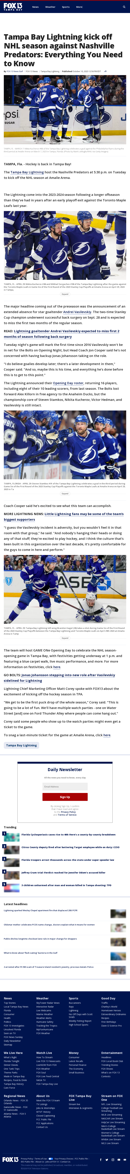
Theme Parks (10, 1072)
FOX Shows (107, 1068)
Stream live (74, 1104)
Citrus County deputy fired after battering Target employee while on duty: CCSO (70, 847)
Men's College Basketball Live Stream (113, 1127)
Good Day (108, 998)
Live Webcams (43, 1010)
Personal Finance (77, 1064)
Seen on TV (10, 1033)
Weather (42, 998)
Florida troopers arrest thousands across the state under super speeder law (68, 859)
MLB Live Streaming (111, 1114)
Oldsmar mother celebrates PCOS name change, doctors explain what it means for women (49, 924)
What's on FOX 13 (110, 1072)
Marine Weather (44, 1014)
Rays (71, 1006)
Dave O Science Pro (111, 1025)
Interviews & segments (80, 1108)
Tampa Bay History (14, 1083)
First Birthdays (108, 1021)
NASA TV (41, 1080)
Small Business (76, 1072)
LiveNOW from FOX (46, 1064)
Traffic (104, 1002)
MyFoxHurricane (44, 1029)
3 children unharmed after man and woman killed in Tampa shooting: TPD (66, 885)
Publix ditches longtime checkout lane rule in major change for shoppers (40, 938)
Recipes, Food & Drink (15, 1080)
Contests (105, 1076)
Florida (7, 1010)
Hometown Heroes (111, 1010)
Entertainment (112, 1053)
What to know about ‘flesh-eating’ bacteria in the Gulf (30, 952)
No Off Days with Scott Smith (81, 1016)
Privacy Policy (68, 811)
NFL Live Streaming (111, 1104)
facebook (100, 1159)
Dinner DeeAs (11, 1064)
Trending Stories (109, 1064)
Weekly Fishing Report (80, 1020)
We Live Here (13, 1053)
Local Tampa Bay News (16, 1006)
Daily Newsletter (12, 1040)
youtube (118, 1159)
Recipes (105, 1018)
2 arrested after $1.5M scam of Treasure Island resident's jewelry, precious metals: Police (49, 967)
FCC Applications (44, 1123)
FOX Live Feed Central (47, 1076)
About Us (42, 1096)
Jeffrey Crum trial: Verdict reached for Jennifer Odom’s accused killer (63, 872)
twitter (106, 1159)
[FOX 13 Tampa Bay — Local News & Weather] (14, 7)
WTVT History (43, 1111)
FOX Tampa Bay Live (47, 1083)
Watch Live (44, 1053)
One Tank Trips (12, 1068)
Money (73, 1053)
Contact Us (42, 1127)
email (124, 1159)
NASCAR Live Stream (112, 1118)
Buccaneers (75, 1002)
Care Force (9, 1087)
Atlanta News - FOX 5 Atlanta (15, 1115)
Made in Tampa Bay (14, 1076)
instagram (112, 1159)
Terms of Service (67, 814)
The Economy (76, 1068)
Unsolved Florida (12, 1029)
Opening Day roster (68, 383)
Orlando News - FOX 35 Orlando (16, 1102)
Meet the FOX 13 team (48, 1100)
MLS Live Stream (110, 1143)
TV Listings (41, 1104)
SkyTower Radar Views (48, 1002)
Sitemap (8, 1044)
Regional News (14, 1096)
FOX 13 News (32, 71)
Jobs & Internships (45, 1108)
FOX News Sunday (13, 1037)
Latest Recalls (76, 1061)
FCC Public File (43, 1119)
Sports (73, 998)
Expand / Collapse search (124, 7)
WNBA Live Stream (111, 1139)
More (79, 6)
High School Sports (78, 1024)
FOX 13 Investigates (14, 1025)
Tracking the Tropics (46, 1025)
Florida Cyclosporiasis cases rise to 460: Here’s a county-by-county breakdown (69, 834)
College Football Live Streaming (112, 1109)
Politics (7, 1021)
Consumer (9, 1014)
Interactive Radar (45, 1006)
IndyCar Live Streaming (113, 1122)
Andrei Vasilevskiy (77, 312)
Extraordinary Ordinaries (113, 1014)
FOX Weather (43, 1033)
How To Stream (44, 1057)
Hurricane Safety (44, 1021)
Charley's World (109, 1006)
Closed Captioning (45, 1115)
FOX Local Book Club (112, 1061)
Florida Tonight (11, 1061)
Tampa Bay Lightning (50, 71)
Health (7, 1018)
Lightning (73, 1010)
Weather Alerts (44, 1018)
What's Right (10, 1057)
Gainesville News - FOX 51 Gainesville (15, 1108)
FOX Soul (41, 1072)
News (8, 998)
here (56, 667)
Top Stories (10, 1002)
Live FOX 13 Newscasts (48, 1061)
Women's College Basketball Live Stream (113, 1134)
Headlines (106, 1057)
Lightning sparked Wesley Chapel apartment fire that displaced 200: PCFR (40, 910)
